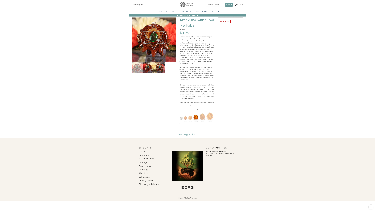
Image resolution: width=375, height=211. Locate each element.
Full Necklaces (185, 12)
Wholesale (144, 177)
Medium (186, 124)
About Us (214, 12)
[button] (182, 187)
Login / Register (137, 5)
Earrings (143, 162)
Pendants (170, 12)
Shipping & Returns (149, 184)
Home (160, 12)
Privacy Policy (146, 180)
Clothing (143, 169)
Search (229, 4)
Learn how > (209, 155)
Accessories (201, 12)
